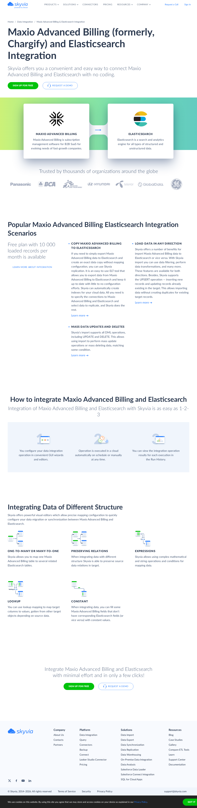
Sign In (187, 5)
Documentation (177, 764)
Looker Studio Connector (93, 759)
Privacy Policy (104, 791)
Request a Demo (62, 86)
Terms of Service (67, 791)
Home (11, 22)
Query (83, 740)
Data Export (127, 740)
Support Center (177, 759)
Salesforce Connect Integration (137, 774)
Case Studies (176, 740)
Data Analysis (128, 764)
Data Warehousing (131, 755)
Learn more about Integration (32, 267)
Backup (84, 750)
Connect (84, 755)
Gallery (172, 745)
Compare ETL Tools (179, 750)
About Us (59, 735)
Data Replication (130, 750)
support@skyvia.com (175, 791)
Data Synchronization (132, 745)
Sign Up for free (23, 86)
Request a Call (171, 5)
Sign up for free (79, 686)
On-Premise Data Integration (136, 759)
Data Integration (25, 22)
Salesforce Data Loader (133, 769)
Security (86, 791)
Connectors (86, 745)
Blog (171, 735)
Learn (172, 755)
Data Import (127, 735)
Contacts (58, 740)
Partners (58, 745)
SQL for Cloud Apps (131, 779)
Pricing (83, 764)
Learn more (78, 315)
